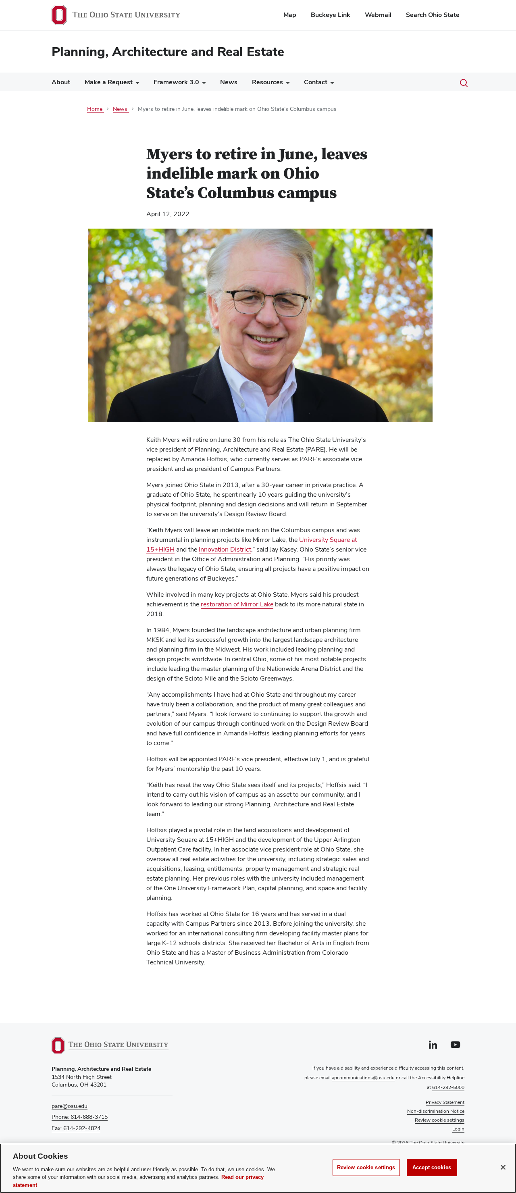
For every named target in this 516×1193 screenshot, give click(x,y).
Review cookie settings (366, 1167)
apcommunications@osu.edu (363, 1077)
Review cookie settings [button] (439, 1120)
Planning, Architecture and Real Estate (168, 51)
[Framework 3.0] (202, 84)
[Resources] (286, 84)
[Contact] (330, 84)
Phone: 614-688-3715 (80, 1116)
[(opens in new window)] (110, 1046)
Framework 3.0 (176, 82)
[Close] (503, 1167)
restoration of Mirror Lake (237, 604)
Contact (315, 82)
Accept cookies (431, 1167)
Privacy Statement (445, 1102)
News (228, 82)
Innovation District (225, 549)
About (61, 82)
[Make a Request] (136, 84)
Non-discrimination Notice (435, 1111)
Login (458, 1129)
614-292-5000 (448, 1087)
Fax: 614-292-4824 (76, 1128)
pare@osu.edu (69, 1106)
